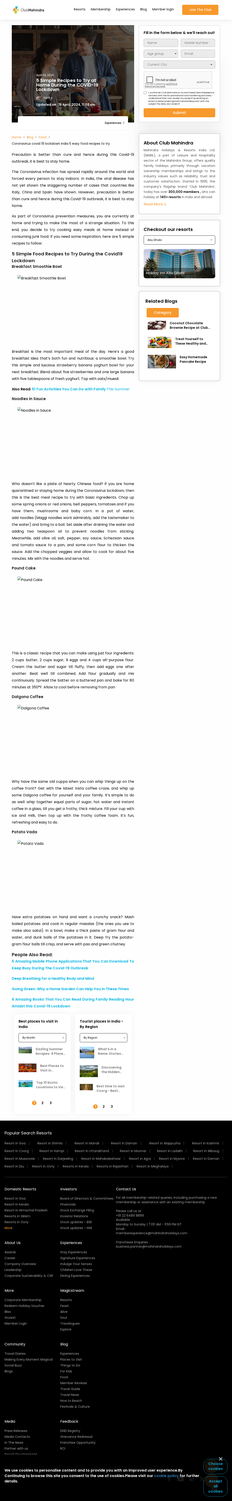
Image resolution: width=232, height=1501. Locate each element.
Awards (10, 1252)
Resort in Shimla (50, 1143)
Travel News (69, 1395)
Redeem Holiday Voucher (24, 1306)
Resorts (79, 9)
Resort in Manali (87, 1143)
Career (10, 1258)
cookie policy (166, 1475)
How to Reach (71, 1400)
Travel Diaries (15, 1353)
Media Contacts (17, 1436)
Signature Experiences (77, 1258)
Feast (64, 1306)
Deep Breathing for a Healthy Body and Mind (53, 978)
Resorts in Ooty (17, 1222)
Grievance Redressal (76, 1436)
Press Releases (16, 1431)
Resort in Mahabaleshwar (101, 1158)
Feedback (69, 1421)
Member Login (16, 1323)
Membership (101, 9)
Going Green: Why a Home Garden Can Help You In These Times (70, 989)
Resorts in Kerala (76, 1166)
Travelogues (70, 1323)
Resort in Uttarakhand (92, 1151)
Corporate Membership (23, 1300)
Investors (68, 1189)
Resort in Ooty (43, 1166)
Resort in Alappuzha (164, 1143)
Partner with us (16, 1448)
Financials (68, 1204)
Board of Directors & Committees (87, 1198)
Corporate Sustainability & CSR (29, 1275)
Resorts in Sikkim (17, 1216)
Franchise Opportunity (78, 1442)
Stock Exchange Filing (77, 1210)
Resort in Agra (140, 1158)
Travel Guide (70, 1389)
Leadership (13, 1270)
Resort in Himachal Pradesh (26, 1210)
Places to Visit (71, 1359)
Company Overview (20, 1264)
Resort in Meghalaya (153, 1166)
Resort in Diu (14, 1166)
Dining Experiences (75, 1275)
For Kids (66, 1371)
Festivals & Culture (75, 1406)
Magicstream (72, 1290)
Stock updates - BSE (76, 1222)
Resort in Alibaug (206, 1151)
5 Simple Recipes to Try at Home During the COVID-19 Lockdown (67, 85)
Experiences (125, 9)
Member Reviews (73, 1383)
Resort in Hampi (51, 1151)
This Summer (81, 389)
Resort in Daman (124, 1143)
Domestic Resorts (20, 1189)
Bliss (8, 1311)
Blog (143, 9)
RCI (62, 1448)
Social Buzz (13, 1365)
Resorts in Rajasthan (112, 1166)
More (8, 1228)
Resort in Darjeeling (58, 1158)
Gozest (10, 1317)
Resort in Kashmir (205, 1143)
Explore (65, 1329)
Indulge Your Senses (76, 1264)
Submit (179, 112)
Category (163, 312)
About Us (13, 1242)
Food (42, 137)
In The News (14, 1442)
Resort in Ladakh (170, 1151)
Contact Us (126, 1189)
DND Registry (70, 1431)
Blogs (9, 1371)
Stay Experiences (73, 1252)
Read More (154, 204)
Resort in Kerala (17, 1204)
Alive (64, 1311)
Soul (63, 1317)
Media (10, 1421)
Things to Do (70, 1365)
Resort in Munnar (133, 1151)
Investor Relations (74, 1216)
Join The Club (200, 9)
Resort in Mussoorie (20, 1158)
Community (15, 1344)
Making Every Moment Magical (29, 1359)
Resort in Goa (15, 1143)
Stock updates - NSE (76, 1228)
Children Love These (76, 1270)
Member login (163, 9)
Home (16, 137)
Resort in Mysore (172, 1158)
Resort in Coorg (17, 1151)
